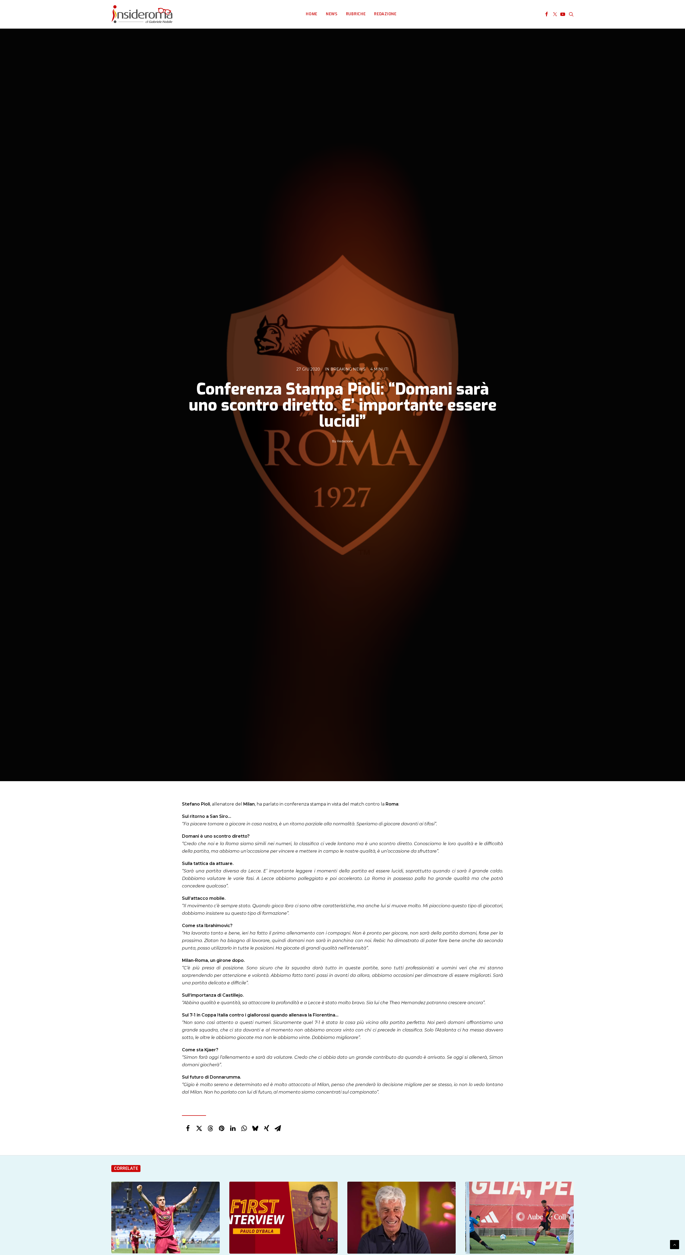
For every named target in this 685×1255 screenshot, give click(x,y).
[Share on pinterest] (221, 1128)
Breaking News (348, 369)
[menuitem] (311, 14)
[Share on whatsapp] (244, 1128)
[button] (546, 14)
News (331, 14)
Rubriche (356, 14)
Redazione (385, 14)
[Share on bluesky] (255, 1128)
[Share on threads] (210, 1128)
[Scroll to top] (674, 1244)
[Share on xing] (266, 1128)
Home (311, 14)
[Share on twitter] (199, 1128)
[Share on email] (277, 1128)
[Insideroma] (142, 14)
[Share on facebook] (187, 1128)
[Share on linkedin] (232, 1128)
